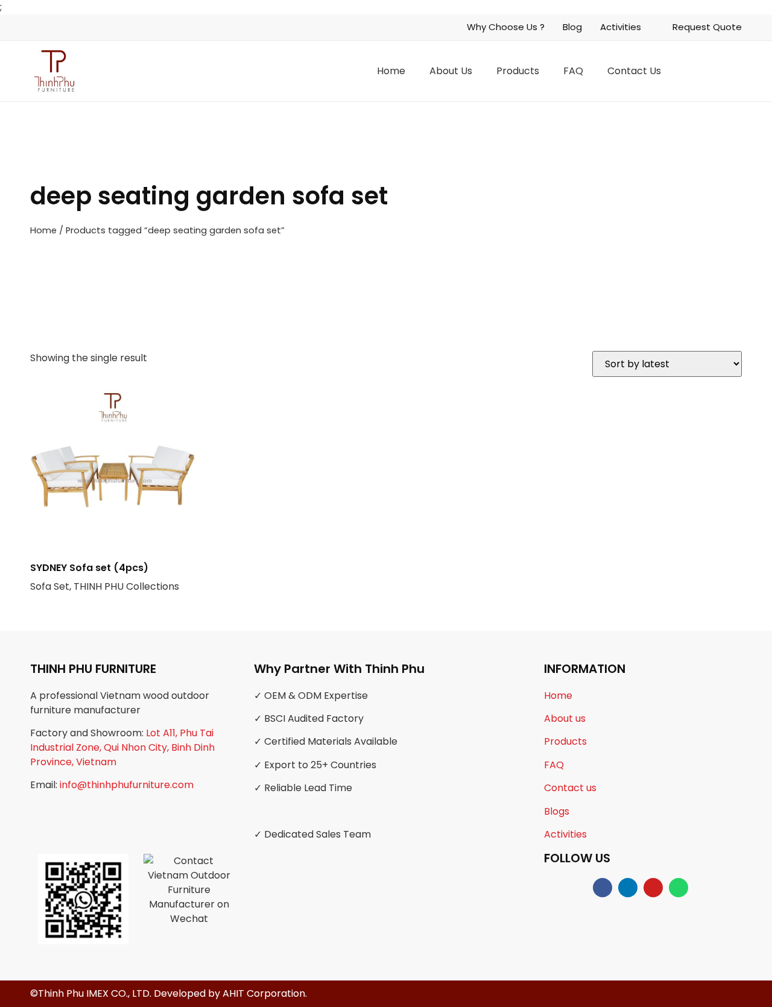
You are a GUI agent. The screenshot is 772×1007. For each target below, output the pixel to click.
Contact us (570, 788)
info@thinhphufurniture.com (127, 785)
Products (517, 71)
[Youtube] (653, 887)
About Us (450, 71)
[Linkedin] (628, 887)
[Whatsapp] (678, 887)
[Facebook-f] (602, 887)
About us (565, 718)
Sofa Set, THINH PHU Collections (104, 577)
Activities (565, 834)
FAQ (573, 71)
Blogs (556, 811)
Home (391, 71)
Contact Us (634, 71)
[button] (734, 70)
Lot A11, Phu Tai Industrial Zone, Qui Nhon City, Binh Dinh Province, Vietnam (122, 747)
